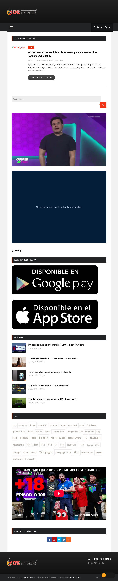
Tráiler (25, 452)
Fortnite (30, 431)
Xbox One (99, 452)
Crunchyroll (72, 425)
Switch (97, 445)
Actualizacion (23, 425)
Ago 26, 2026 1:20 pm (36, 402)
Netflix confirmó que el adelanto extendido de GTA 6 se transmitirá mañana (56, 344)
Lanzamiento (89, 431)
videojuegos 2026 (63, 452)
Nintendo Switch (58, 437)
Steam (81, 444)
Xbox (76, 452)
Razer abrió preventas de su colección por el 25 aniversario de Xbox (53, 399)
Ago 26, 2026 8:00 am (36, 361)
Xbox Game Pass (87, 452)
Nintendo (43, 437)
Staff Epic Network (58, 60)
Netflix (33, 437)
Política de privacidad (71, 577)
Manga (98, 431)
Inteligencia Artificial (75, 431)
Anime (32, 425)
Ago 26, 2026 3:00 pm (36, 375)
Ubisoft (33, 452)
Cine (31, 47)
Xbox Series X (17, 458)
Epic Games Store (19, 431)
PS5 (50, 444)
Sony (62, 444)
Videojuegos (45, 452)
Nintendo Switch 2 (74, 437)
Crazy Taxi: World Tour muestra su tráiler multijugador (48, 385)
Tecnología (16, 452)
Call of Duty (53, 425)
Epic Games (91, 425)
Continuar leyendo (40, 78)
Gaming (47, 431)
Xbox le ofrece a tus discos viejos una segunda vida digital (49, 371)
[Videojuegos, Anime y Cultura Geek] (22, 15)
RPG (56, 445)
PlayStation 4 (18, 444)
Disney (81, 425)
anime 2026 (42, 425)
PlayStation (95, 437)
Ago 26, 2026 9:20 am (36, 389)
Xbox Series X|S (30, 459)
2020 (15, 425)
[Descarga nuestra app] (55, 293)
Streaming (90, 445)
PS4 (43, 444)
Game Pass (39, 431)
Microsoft (23, 437)
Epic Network (25, 577)
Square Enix (71, 444)
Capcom (63, 425)
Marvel (14, 438)
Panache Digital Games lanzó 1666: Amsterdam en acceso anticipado (53, 358)
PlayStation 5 (32, 444)
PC (85, 437)
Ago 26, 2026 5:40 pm (36, 348)
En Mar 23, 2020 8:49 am (38, 60)
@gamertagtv (17, 250)
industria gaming (58, 431)
